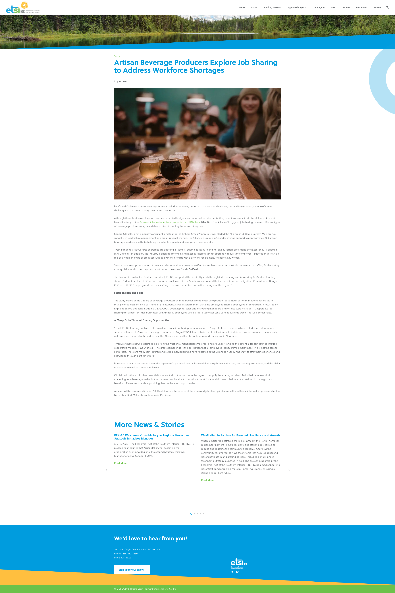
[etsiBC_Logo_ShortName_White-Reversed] (239, 564)
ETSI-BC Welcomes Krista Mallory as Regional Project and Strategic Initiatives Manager (152, 436)
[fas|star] (237, 572)
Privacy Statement (154, 588)
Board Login (137, 588)
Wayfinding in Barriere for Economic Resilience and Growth (240, 435)
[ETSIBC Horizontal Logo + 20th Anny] (23, 7)
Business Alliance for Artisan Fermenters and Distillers (169, 222)
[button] (259, 7)
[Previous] (106, 470)
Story (117, 56)
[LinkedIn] (232, 572)
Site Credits (170, 588)
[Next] (289, 470)
